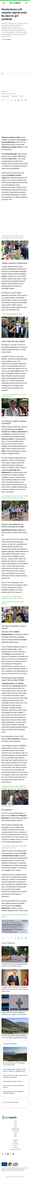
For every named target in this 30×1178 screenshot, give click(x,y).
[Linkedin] (22, 100)
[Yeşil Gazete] (3, 39)
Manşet (21, 96)
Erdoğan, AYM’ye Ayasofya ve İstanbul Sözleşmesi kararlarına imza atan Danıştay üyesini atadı (15, 989)
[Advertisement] (15, 57)
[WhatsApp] (7, 100)
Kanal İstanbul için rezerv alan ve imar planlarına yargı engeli (15, 1076)
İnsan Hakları (14, 96)
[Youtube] (13, 1154)
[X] (15, 100)
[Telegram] (18, 100)
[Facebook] (11, 100)
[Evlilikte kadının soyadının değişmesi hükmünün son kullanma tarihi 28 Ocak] (15, 1003)
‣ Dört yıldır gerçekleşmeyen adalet (12, 314)
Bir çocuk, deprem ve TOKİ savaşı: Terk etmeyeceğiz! (14, 1064)
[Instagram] (5, 1154)
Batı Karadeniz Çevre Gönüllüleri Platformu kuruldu (13, 1092)
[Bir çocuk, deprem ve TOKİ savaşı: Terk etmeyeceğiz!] (15, 1054)
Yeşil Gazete (7, 39)
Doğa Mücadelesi (5, 96)
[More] (25, 100)
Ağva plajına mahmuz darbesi (12, 1081)
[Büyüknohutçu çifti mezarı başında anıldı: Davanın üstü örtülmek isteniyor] (15, 954)
